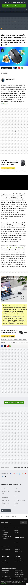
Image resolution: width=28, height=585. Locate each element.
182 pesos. (4, 104)
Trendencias (4, 558)
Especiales (17, 491)
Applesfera (4, 534)
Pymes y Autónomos (19, 560)
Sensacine (16, 539)
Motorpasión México (19, 576)
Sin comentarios (7, 68)
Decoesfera (4, 560)
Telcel (15, 506)
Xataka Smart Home (6, 536)
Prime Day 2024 (5, 500)
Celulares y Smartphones (5, 496)
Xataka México (5, 570)
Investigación (5, 489)
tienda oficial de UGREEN (15, 248)
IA (25, 28)
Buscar (26, 516)
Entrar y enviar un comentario (14, 402)
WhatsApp (20, 28)
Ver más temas (6, 510)
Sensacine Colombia (19, 574)
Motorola (14, 28)
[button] (10, 79)
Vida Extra (16, 532)
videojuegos (5, 506)
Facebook (14, 68)
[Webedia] (5, 523)
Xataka (3, 530)
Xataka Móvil (5, 532)
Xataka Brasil (5, 572)
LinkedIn (3, 476)
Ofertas (16, 342)
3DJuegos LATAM (18, 570)
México (16, 503)
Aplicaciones (17, 496)
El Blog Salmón (17, 558)
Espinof (16, 541)
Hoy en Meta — (8, 336)
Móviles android (5, 503)
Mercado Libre (6, 28)
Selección (9, 342)
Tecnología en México (19, 500)
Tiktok (6, 476)
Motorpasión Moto (18, 551)
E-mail (22, 68)
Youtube (13, 473)
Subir (22, 522)
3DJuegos (16, 530)
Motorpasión (17, 549)
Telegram (19, 473)
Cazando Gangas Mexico (6, 492)
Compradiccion (5, 563)
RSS (22, 473)
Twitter (16, 68)
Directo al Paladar (6, 549)
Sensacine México (18, 572)
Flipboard (19, 68)
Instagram (16, 473)
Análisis (16, 489)
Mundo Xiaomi (5, 538)
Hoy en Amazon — (8, 168)
